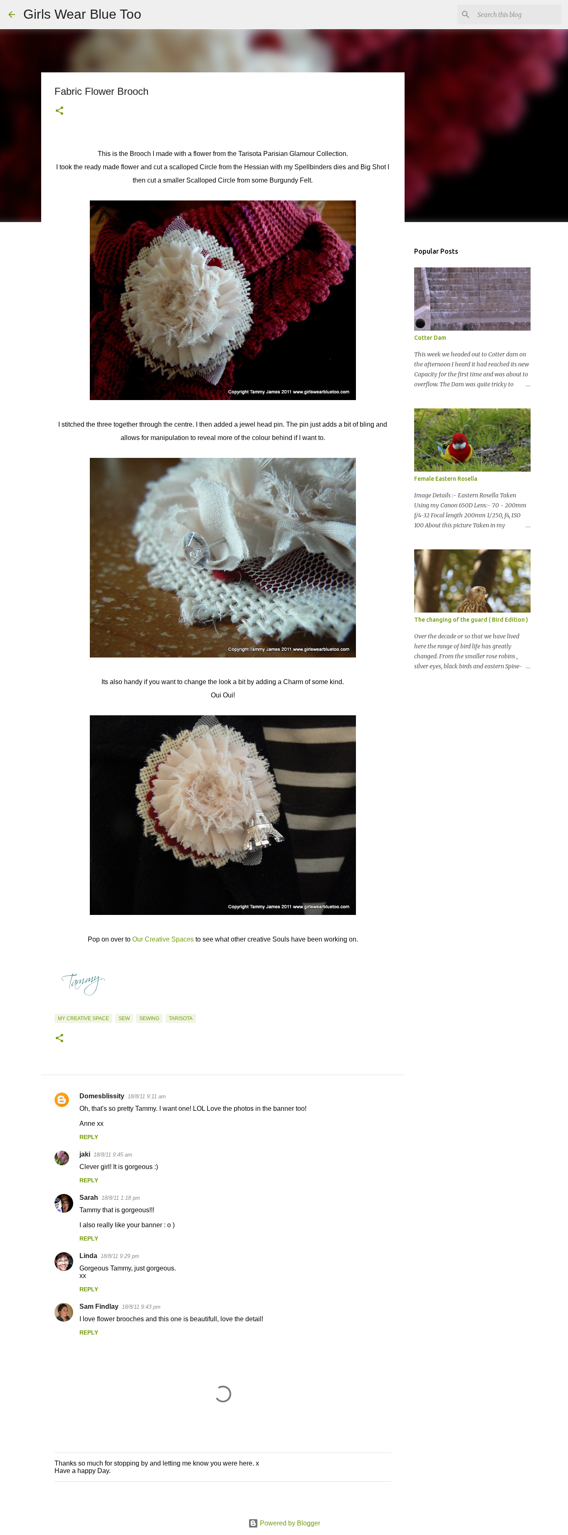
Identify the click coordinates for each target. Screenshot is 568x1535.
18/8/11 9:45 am (113, 1155)
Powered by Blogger (289, 1523)
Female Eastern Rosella (445, 478)
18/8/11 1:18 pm (120, 1198)
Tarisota (181, 1018)
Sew (124, 1018)
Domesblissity (101, 1096)
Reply (88, 1137)
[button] (59, 111)
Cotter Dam (430, 337)
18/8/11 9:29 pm (120, 1256)
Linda (88, 1255)
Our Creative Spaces (163, 939)
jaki (84, 1154)
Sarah (88, 1197)
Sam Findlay (99, 1306)
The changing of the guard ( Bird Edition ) (471, 619)
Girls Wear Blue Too (82, 14)
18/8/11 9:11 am (147, 1096)
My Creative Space (83, 1018)
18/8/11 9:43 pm (141, 1307)
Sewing (149, 1018)
